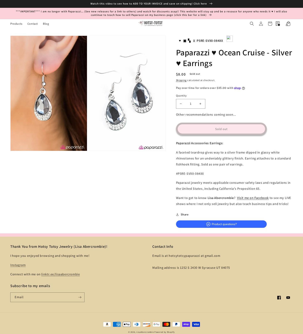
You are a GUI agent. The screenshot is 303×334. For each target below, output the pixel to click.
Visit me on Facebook (253, 198)
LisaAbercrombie (145, 332)
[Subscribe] (79, 297)
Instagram (18, 265)
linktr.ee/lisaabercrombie (60, 274)
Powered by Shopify (164, 332)
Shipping (181, 80)
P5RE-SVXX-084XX (210, 40)
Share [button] (185, 214)
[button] (251, 23)
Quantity (181, 95)
